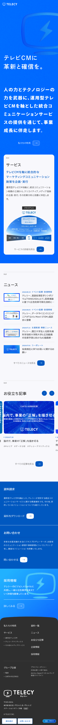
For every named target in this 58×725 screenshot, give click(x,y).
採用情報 (35, 654)
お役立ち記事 (37, 640)
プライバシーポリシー (39, 667)
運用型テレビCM (11, 638)
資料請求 (9, 721)
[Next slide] (51, 393)
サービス (8, 633)
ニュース (35, 633)
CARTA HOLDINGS (11, 676)
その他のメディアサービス (15, 645)
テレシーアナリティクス (14, 641)
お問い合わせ (25, 721)
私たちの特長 (10, 626)
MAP (26, 708)
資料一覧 (35, 626)
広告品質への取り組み (39, 670)
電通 (7, 673)
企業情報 (35, 647)
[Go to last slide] (44, 393)
